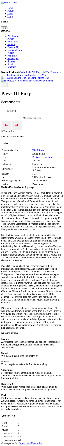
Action (10, 38)
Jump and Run (14, 50)
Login (10, 16)
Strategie (11, 67)
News (10, 8)
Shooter (11, 61)
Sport (10, 64)
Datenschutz (37, 443)
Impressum (24, 443)
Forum (10, 10)
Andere (11, 44)
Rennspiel (12, 55)
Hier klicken (38, 150)
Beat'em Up (13, 47)
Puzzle (10, 53)
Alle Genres (13, 36)
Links (10, 13)
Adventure (12, 41)
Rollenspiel (12, 58)
